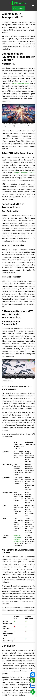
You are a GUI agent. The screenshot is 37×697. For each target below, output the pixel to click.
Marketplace (18, 8)
